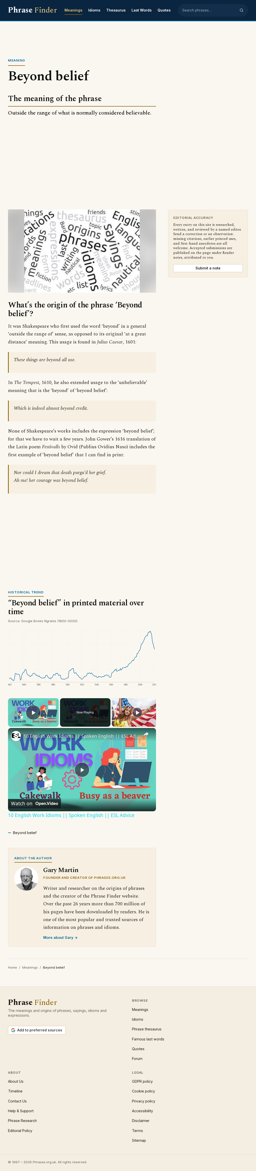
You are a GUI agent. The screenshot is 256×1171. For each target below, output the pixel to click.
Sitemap (139, 1140)
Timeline (15, 1091)
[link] (16, 736)
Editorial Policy (20, 1130)
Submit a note (208, 268)
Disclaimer (141, 1120)
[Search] (241, 10)
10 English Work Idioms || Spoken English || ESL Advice (81, 736)
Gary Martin (60, 870)
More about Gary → (60, 937)
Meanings (73, 10)
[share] (146, 733)
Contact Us (17, 1101)
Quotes (164, 10)
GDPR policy (142, 1081)
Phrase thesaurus (147, 1029)
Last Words (142, 10)
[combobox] (209, 10)
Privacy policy (143, 1101)
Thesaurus (116, 10)
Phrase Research (22, 1120)
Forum (137, 1058)
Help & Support (21, 1111)
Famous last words (148, 1039)
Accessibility (142, 1111)
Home (12, 967)
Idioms (94, 10)
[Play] (137, 712)
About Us (16, 1081)
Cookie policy (143, 1091)
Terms (137, 1130)
